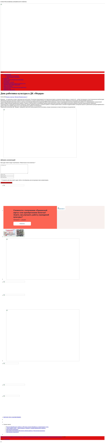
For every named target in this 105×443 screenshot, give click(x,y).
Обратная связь (7, 88)
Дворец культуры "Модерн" (12, 97)
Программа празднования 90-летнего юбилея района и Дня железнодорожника (25, 430)
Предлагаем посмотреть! (12, 429)
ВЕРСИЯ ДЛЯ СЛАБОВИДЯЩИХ (12, 417)
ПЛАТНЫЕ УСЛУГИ (8, 82)
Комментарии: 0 (23, 97)
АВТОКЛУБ (6, 81)
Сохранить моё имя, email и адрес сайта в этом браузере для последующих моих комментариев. (25, 180)
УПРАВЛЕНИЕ (7, 74)
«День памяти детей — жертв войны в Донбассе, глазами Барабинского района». (26, 428)
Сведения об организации (12, 75)
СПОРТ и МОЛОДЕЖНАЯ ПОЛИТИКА (13, 79)
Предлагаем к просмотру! (12, 432)
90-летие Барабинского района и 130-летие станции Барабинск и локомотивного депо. (27, 426)
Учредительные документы (13, 77)
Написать (22, 223)
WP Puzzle (7, 439)
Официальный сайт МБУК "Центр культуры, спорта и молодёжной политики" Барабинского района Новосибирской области (31, 436)
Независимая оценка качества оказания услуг (14, 83)
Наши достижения (7, 86)
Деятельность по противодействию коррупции (14, 87)
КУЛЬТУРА (6, 78)
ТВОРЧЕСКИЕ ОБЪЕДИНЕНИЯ (11, 84)
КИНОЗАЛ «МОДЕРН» (9, 90)
